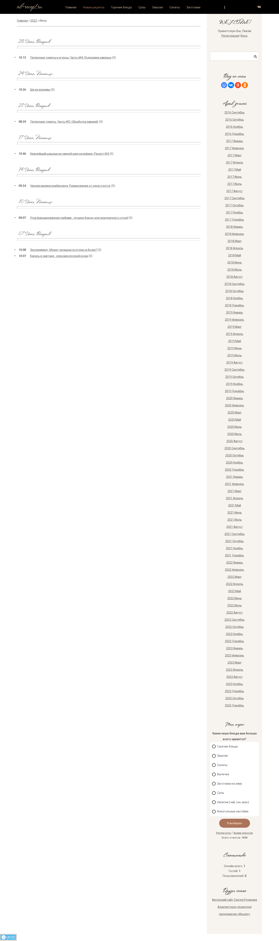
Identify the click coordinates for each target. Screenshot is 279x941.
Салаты (222, 765)
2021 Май (234, 505)
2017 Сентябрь (234, 198)
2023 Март (235, 662)
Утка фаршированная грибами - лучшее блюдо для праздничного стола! (79, 217)
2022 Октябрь (234, 626)
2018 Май (234, 255)
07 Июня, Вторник (34, 234)
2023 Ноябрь (234, 684)
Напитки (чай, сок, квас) (233, 802)
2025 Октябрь (234, 698)
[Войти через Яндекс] (238, 85)
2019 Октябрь (234, 376)
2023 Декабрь (234, 691)
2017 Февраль (234, 148)
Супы (220, 792)
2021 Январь (234, 476)
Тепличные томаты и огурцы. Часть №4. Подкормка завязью (71, 57)
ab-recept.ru (29, 6)
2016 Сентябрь (234, 112)
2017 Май (234, 169)
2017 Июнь (234, 176)
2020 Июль (234, 434)
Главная (22, 20)
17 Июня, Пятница (34, 138)
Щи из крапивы (40, 89)
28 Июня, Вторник (34, 42)
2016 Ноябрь (234, 126)
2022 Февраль (234, 569)
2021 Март (235, 491)
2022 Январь (234, 562)
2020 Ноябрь (234, 462)
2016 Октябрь (234, 119)
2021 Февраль (234, 484)
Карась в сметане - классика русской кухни (59, 256)
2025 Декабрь (234, 705)
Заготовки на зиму (229, 783)
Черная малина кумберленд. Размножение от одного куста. (70, 185)
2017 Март (235, 155)
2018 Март (235, 241)
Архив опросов (243, 832)
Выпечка (223, 774)
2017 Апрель (234, 162)
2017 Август (234, 191)
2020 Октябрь (234, 455)
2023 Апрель (234, 669)
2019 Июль (234, 355)
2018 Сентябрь (234, 284)
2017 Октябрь (234, 205)
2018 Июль (234, 269)
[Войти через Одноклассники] (245, 85)
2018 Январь (234, 226)
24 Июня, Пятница (35, 74)
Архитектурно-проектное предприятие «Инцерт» (235, 910)
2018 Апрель (234, 248)
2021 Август (234, 526)
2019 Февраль (234, 319)
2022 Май (234, 591)
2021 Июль (234, 519)
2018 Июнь (234, 262)
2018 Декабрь (234, 305)
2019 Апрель (234, 334)
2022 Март (235, 576)
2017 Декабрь (234, 219)
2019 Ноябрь (234, 384)
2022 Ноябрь (234, 634)
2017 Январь (234, 141)
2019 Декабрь (234, 391)
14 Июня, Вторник (33, 170)
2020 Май (234, 419)
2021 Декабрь (234, 555)
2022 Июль (234, 605)
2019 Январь (234, 312)
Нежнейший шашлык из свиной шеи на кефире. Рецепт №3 (69, 153)
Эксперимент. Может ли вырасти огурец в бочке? (63, 249)
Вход (244, 35)
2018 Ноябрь (234, 298)
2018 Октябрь (234, 291)
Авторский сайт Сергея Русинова (234, 899)
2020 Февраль (234, 405)
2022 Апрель (234, 584)
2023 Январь (234, 648)
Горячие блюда (227, 746)
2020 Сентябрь (234, 448)
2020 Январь (234, 398)
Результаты (223, 832)
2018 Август (234, 276)
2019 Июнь (234, 348)
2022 (33, 20)
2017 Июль (234, 184)
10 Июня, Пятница (35, 202)
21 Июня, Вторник (33, 106)
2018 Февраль (234, 234)
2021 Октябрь (234, 541)
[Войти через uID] (224, 85)
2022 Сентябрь (234, 619)
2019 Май (234, 341)
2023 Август (234, 676)
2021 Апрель (234, 498)
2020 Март (235, 412)
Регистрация (230, 35)
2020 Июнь (234, 426)
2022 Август (234, 612)
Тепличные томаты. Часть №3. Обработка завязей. (64, 121)
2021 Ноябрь (234, 548)
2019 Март (235, 326)
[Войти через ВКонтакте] (231, 85)
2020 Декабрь (234, 469)
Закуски (222, 755)
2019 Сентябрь (234, 369)
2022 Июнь (234, 598)
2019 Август (234, 362)
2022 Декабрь (234, 641)
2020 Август (234, 441)
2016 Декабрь (234, 134)
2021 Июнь (234, 512)
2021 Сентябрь (234, 534)
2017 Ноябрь (234, 212)
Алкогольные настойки (232, 811)
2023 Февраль (234, 655)
